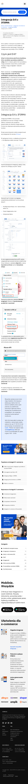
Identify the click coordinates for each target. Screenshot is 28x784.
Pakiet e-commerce (8, 483)
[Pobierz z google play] (20, 609)
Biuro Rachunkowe (14, 729)
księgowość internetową (8, 717)
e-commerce (8, 36)
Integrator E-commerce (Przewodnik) (13, 509)
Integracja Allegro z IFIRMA (10, 476)
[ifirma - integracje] (4, 698)
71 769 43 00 (10, 763)
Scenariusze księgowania (10, 494)
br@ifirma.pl (21, 749)
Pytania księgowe (14, 735)
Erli (12, 36)
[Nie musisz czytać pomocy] (14, 449)
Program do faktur (15, 733)
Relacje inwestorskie (8, 776)
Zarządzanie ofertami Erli (10, 501)
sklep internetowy (7, 37)
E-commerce (11, 34)
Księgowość (6, 560)
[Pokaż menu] (25, 3)
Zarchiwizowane (7, 569)
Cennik (4, 775)
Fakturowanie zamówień (9, 497)
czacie (7, 427)
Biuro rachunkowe (20, 716)
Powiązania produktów (9, 505)
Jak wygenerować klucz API (10, 472)
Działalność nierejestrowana (10, 548)
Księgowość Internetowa (16, 731)
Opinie (3, 733)
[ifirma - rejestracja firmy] (14, 698)
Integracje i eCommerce (9, 551)
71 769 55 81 (22, 751)
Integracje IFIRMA (18, 34)
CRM (11, 738)
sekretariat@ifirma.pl (11, 761)
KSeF (4, 557)
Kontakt (4, 735)
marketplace (22, 36)
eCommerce (13, 736)
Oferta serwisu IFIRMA (9, 563)
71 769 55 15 (7, 751)
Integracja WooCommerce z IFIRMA (12, 479)
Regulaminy (11, 775)
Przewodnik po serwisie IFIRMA (11, 566)
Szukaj (22, 12)
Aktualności (5, 731)
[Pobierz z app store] (7, 609)
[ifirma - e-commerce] (14, 702)
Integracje (16, 36)
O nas (3, 729)
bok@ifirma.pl (9, 749)
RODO (11, 740)
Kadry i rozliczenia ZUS (9, 554)
